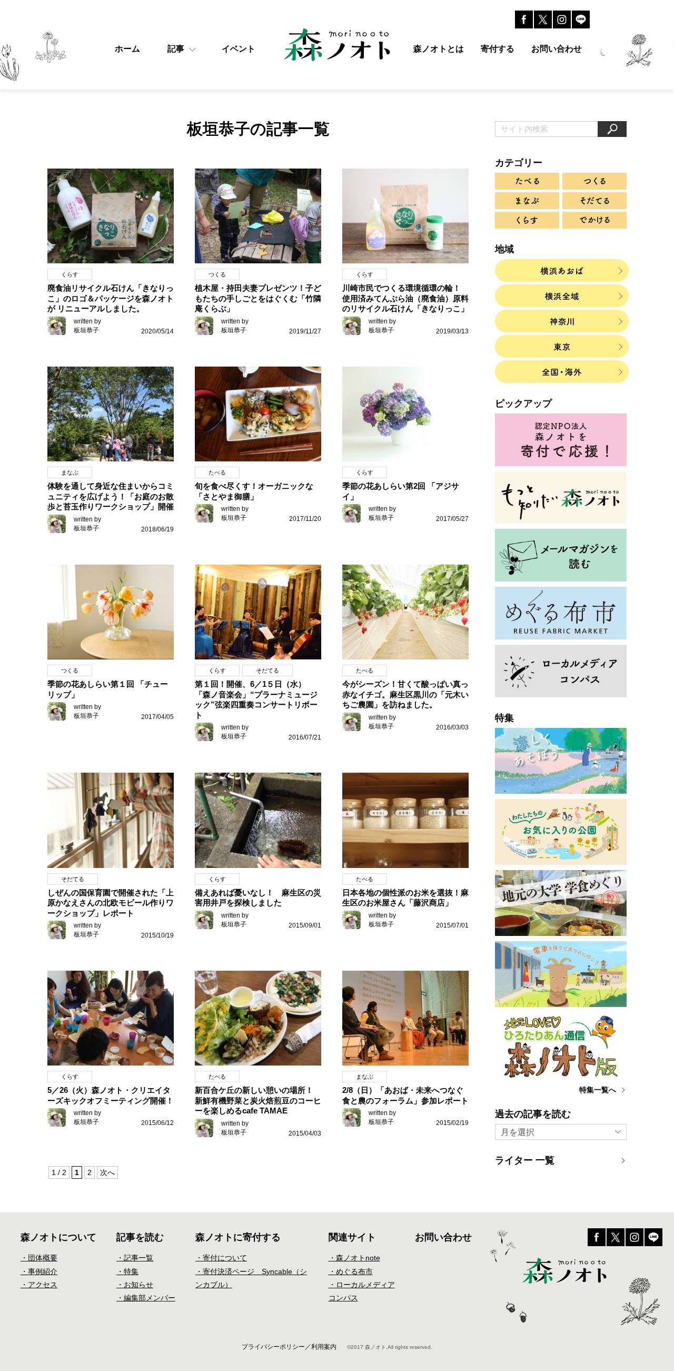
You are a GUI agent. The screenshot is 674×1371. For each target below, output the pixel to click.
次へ (107, 1172)
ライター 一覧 (524, 1160)
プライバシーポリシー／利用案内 (289, 1346)
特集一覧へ (597, 1089)
